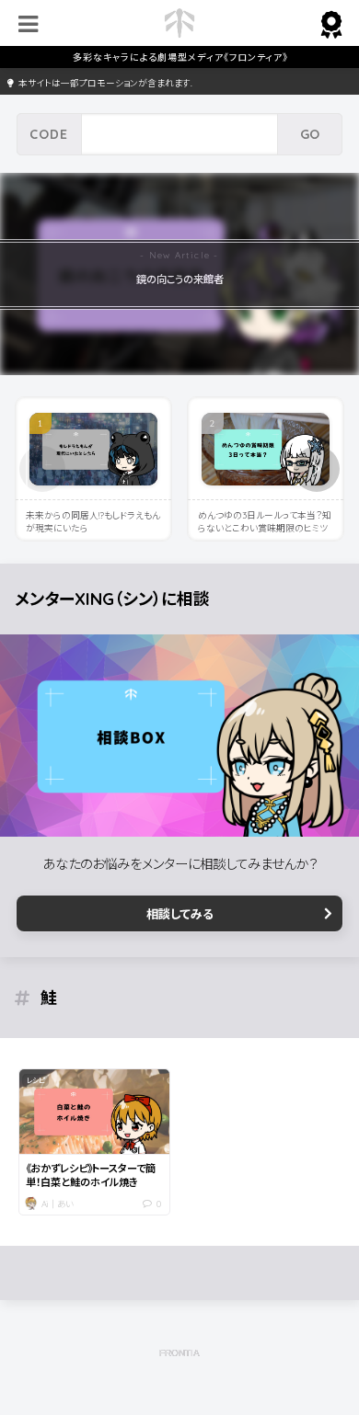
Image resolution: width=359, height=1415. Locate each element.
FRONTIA (179, 1353)
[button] (317, 469)
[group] (179, 273)
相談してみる (180, 914)
